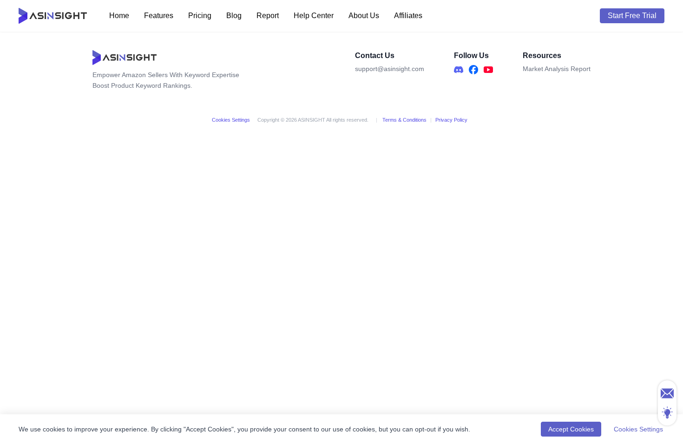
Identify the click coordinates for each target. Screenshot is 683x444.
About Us (363, 16)
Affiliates (408, 16)
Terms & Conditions (404, 120)
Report (267, 16)
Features (158, 16)
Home (119, 16)
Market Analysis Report (557, 68)
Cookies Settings (231, 120)
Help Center (314, 16)
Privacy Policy (451, 120)
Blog (234, 16)
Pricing (199, 16)
